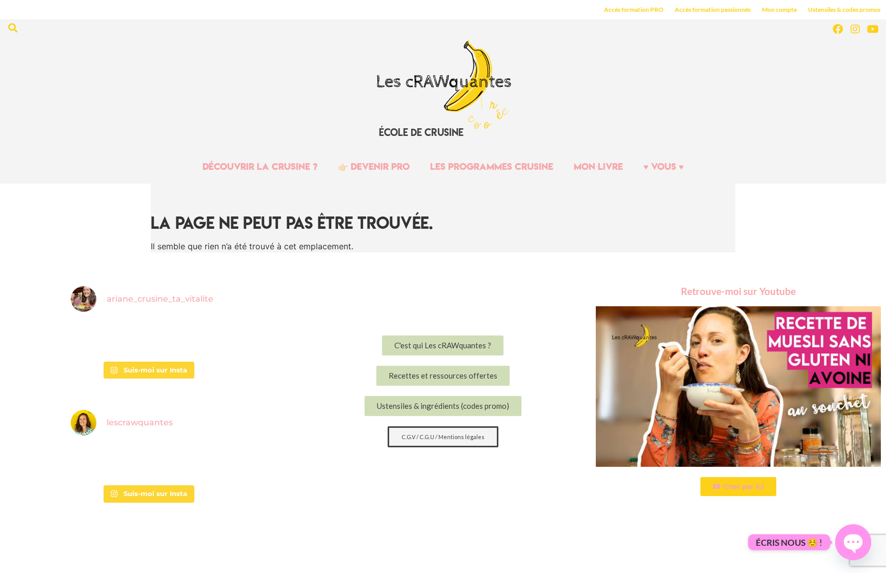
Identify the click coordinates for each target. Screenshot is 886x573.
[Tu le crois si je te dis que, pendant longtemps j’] (96, 462)
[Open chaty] (853, 542)
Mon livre (598, 166)
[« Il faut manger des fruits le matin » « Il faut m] (96, 338)
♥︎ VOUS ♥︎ (663, 166)
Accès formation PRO (633, 9)
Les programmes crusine (491, 166)
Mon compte (779, 9)
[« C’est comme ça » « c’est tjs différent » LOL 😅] (147, 338)
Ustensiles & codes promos (844, 9)
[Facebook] (838, 29)
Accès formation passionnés (713, 9)
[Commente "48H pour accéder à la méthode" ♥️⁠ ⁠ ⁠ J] (199, 462)
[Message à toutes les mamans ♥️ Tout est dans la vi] (199, 338)
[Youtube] (872, 29)
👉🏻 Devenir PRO (374, 166)
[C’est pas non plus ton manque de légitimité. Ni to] (147, 462)
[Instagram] (855, 29)
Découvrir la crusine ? (260, 166)
